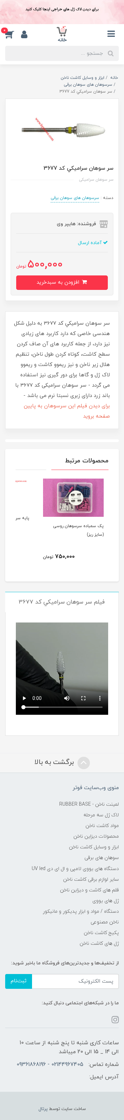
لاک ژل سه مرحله (101, 815)
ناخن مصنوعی (105, 922)
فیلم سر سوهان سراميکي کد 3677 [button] (62, 602)
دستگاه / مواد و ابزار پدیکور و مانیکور (81, 911)
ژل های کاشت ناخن (99, 943)
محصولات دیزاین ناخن (96, 836)
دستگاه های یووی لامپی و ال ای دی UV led (75, 869)
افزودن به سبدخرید (59, 282)
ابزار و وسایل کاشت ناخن (94, 847)
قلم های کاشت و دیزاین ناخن (89, 890)
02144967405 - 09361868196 (50, 1064)
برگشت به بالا (55, 762)
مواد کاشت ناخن (102, 826)
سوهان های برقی (101, 858)
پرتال (43, 1109)
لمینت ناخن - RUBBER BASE (89, 804)
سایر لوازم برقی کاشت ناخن (91, 879)
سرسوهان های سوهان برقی (75, 198)
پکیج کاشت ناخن (101, 933)
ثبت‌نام (19, 981)
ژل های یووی (105, 901)
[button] (13, 34)
